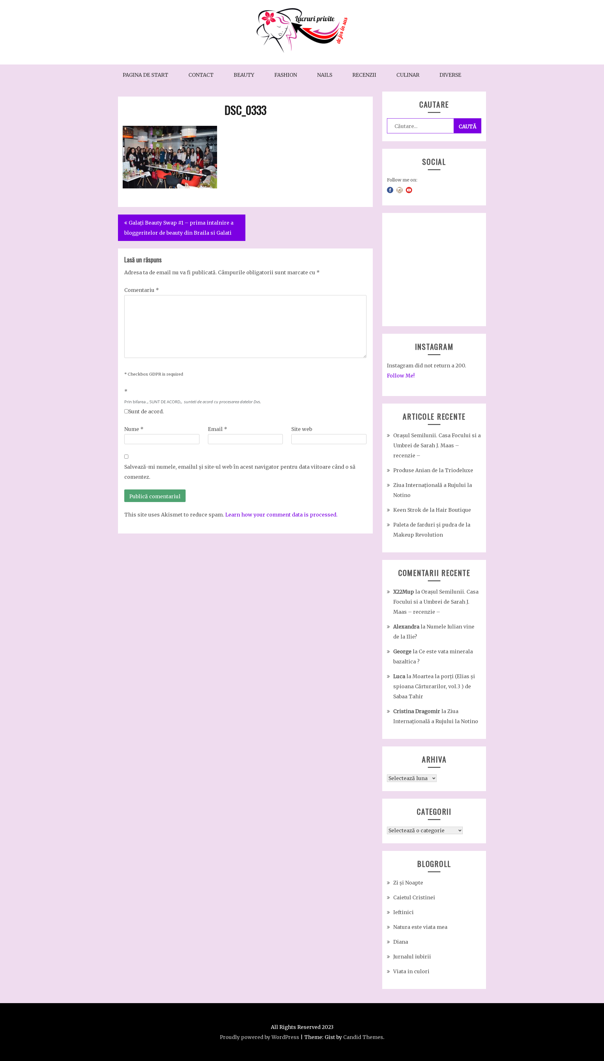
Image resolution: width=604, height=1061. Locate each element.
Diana (400, 942)
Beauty (244, 75)
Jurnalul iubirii (412, 956)
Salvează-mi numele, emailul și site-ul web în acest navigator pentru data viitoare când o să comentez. (239, 472)
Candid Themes (363, 1037)
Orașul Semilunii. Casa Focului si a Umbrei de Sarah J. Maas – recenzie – (437, 445)
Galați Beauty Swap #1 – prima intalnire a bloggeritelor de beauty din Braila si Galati (178, 228)
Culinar (407, 75)
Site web (301, 429)
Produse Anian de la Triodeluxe (433, 470)
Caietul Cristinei (414, 897)
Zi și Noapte (408, 883)
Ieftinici (403, 912)
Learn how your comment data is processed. (281, 514)
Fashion (285, 75)
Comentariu (141, 290)
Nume (133, 429)
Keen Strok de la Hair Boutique (432, 510)
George (402, 651)
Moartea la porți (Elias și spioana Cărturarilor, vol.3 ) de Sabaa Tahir (434, 686)
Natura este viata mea (420, 927)
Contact (201, 75)
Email (217, 429)
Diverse (450, 75)
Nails (324, 75)
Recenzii (364, 75)
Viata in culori (411, 971)
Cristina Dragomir (416, 711)
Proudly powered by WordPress (259, 1037)
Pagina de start (145, 75)
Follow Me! (401, 375)
